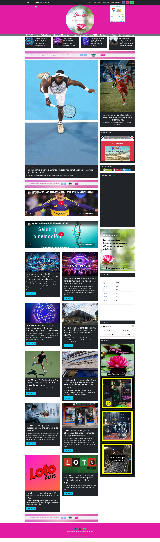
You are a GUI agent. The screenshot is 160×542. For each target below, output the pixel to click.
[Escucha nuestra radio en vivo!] (42, 13)
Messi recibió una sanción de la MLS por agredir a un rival (88, 35)
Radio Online (97, 2)
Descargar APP (116, 2)
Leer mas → (31, 294)
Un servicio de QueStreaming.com (80, 536)
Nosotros (106, 2)
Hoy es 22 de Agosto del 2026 (37, 2)
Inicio (89, 2)
